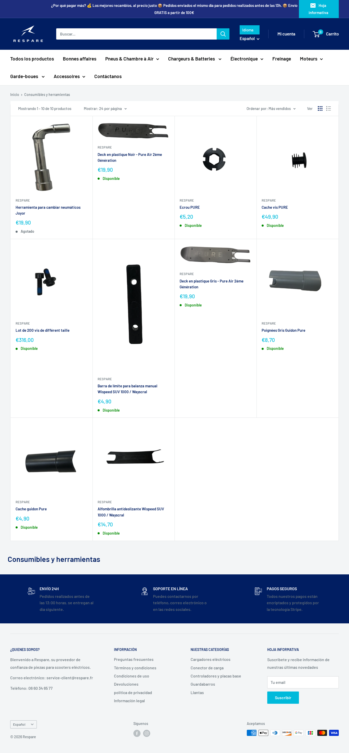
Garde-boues (24, 76)
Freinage (281, 58)
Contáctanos (108, 76)
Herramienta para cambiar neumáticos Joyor (48, 210)
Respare (23, 200)
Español (19, 724)
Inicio (14, 94)
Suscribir (283, 697)
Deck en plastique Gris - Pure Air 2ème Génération (211, 284)
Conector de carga (207, 667)
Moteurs (308, 58)
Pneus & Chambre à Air (129, 58)
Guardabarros (203, 684)
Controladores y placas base (216, 675)
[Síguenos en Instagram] (146, 733)
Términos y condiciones (135, 667)
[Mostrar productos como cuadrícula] (320, 108)
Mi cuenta (286, 33)
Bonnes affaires (79, 58)
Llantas (197, 692)
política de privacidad (133, 692)
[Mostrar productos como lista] (328, 108)
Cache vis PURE (275, 207)
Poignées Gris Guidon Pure (283, 330)
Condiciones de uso (131, 675)
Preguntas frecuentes (134, 659)
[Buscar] (223, 34)
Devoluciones (126, 684)
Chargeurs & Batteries (192, 58)
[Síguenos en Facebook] (137, 733)
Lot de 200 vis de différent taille (42, 330)
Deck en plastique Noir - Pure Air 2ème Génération (130, 157)
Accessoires (67, 76)
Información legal (129, 700)
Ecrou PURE (190, 207)
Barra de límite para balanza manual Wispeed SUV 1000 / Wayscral (127, 389)
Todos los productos (32, 58)
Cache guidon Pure (31, 509)
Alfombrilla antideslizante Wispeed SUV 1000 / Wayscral (131, 512)
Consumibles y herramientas (47, 94)
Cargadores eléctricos (210, 659)
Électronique (244, 58)
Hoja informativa (318, 9)
